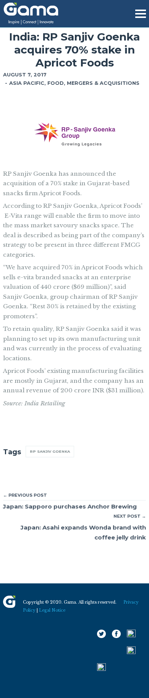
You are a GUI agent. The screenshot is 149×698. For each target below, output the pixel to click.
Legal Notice (52, 610)
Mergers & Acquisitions (103, 83)
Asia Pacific (26, 83)
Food (55, 83)
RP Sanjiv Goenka (50, 451)
